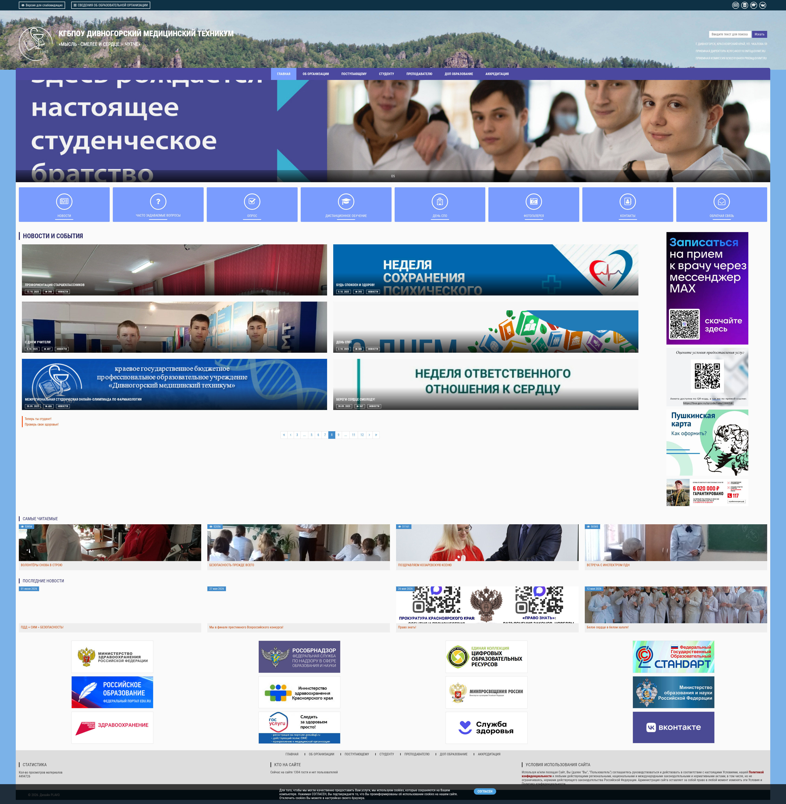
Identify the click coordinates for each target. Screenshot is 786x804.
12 (362, 435)
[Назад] (290, 435)
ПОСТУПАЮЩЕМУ (354, 74)
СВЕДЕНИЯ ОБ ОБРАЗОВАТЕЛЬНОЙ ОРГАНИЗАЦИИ (113, 5)
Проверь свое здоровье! (42, 424)
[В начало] (284, 435)
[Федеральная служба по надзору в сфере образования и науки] (299, 657)
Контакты (627, 216)
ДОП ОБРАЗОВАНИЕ (459, 74)
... (304, 435)
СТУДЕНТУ (386, 74)
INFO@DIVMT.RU (755, 51)
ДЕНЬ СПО (440, 216)
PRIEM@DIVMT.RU (755, 58)
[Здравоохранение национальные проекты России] (112, 728)
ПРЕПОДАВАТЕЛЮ (419, 74)
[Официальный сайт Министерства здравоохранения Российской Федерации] (112, 657)
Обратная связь (722, 216)
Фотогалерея (534, 216)
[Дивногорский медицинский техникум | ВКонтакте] (673, 727)
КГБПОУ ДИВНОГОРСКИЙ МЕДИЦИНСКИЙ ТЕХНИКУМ (146, 33)
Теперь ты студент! (38, 419)
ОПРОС (252, 216)
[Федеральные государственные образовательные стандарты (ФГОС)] (673, 657)
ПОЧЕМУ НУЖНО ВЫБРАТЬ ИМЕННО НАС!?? (393, 176)
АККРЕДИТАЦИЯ (497, 74)
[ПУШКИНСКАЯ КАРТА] (707, 443)
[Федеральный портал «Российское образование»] (112, 692)
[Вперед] (369, 435)
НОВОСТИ (64, 216)
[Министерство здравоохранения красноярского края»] (299, 692)
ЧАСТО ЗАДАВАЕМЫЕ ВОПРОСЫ (158, 215)
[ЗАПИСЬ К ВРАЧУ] (707, 288)
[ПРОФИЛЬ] (707, 377)
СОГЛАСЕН (485, 791)
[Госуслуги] (299, 728)
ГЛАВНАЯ (283, 74)
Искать (760, 34)
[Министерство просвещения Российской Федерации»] (486, 692)
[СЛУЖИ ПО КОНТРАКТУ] (707, 492)
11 (353, 435)
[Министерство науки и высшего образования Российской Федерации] (673, 692)
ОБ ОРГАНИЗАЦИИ (316, 74)
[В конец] (376, 435)
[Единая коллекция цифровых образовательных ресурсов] (486, 657)
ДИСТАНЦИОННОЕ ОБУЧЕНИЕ (346, 216)
